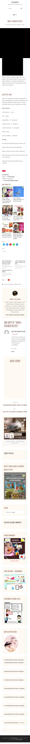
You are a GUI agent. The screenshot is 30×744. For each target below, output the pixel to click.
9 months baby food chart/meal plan (13, 680)
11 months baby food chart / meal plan (14, 697)
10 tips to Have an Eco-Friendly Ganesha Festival (6, 218)
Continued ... (6, 174)
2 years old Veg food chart (11, 722)
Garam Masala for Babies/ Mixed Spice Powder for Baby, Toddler (18, 236)
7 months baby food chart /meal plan (14, 662)
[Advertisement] (15, 43)
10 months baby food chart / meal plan (14, 688)
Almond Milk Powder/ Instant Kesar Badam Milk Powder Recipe (6, 200)
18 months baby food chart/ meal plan (14, 714)
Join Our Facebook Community (12, 522)
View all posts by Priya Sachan (15, 315)
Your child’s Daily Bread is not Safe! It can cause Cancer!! (7, 235)
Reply (13, 351)
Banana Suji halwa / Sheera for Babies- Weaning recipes (7, 262)
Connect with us (9, 453)
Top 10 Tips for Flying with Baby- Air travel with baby (18, 199)
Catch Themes (18, 739)
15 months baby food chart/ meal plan (14, 705)
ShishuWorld (15, 2)
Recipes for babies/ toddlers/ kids (15, 24)
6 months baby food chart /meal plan (14, 660)
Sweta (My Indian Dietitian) (18, 331)
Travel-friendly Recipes (11, 180)
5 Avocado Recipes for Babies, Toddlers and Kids (20, 262)
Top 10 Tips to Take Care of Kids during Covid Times (18, 218)
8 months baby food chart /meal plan (14, 671)
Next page (11, 176)
